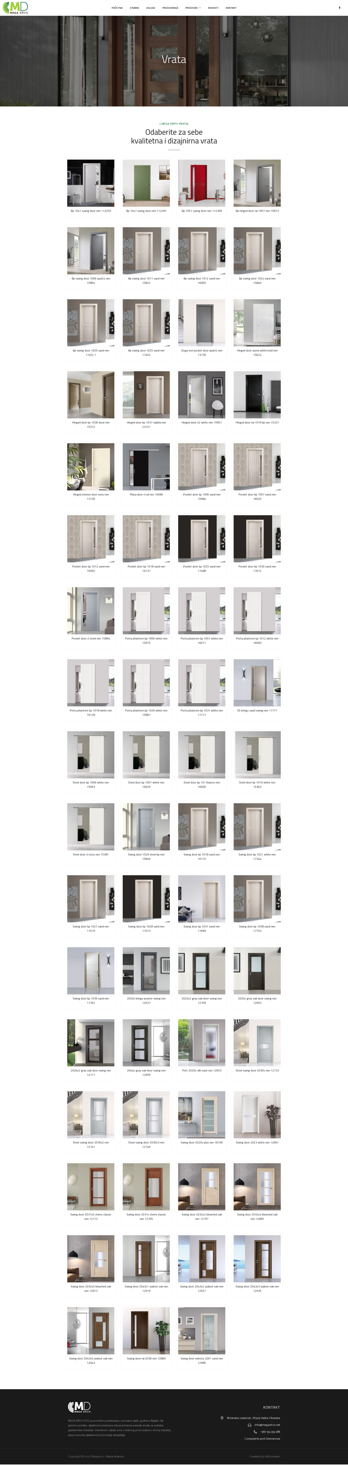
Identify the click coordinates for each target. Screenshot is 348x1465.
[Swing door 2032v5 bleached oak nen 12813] (90, 1258)
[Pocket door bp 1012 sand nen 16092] (90, 538)
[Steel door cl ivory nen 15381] (90, 826)
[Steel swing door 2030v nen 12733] (257, 1042)
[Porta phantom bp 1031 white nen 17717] (201, 682)
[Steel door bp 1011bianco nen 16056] (201, 754)
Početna (117, 8)
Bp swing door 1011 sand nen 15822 (146, 280)
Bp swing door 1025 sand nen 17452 (146, 352)
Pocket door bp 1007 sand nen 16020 (257, 496)
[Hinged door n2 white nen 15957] (201, 394)
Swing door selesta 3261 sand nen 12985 (202, 1360)
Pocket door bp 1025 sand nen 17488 (202, 568)
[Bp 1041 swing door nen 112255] (90, 183)
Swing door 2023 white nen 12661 (257, 1142)
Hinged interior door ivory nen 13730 (91, 496)
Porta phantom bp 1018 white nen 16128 (91, 712)
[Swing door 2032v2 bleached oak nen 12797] (201, 1186)
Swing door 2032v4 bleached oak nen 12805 (257, 1216)
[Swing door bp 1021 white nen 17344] (257, 826)
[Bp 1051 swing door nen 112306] (201, 183)
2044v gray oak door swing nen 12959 (146, 1072)
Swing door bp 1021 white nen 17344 (257, 856)
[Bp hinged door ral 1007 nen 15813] (257, 183)
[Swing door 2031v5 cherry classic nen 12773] (90, 1186)
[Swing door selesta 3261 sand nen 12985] (201, 1330)
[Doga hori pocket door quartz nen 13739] (201, 322)
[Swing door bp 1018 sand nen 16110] (201, 826)
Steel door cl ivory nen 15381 (91, 854)
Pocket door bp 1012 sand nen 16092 (91, 568)
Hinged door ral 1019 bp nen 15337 (257, 422)
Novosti (213, 8)
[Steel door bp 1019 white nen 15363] (257, 754)
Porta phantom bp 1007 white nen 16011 (202, 640)
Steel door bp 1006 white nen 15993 (91, 784)
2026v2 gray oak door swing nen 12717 (91, 1072)
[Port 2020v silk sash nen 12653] (201, 1042)
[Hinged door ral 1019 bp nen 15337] (257, 394)
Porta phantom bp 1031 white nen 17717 (202, 712)
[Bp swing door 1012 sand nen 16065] (201, 250)
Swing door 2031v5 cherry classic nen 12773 (90, 1216)
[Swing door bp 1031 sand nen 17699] (201, 898)
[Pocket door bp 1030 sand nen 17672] (257, 538)
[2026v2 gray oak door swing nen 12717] (90, 1042)
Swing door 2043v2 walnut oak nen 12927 (201, 1288)
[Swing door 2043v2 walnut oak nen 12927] (201, 1258)
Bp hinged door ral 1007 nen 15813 (257, 211)
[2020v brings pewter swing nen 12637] (146, 970)
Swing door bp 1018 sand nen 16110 (202, 856)
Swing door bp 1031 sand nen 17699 (202, 928)
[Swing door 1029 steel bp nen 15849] (146, 826)
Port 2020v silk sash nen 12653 (201, 1070)
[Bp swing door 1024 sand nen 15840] (257, 250)
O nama (134, 8)
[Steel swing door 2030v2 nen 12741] (90, 1114)
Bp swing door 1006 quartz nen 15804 (91, 280)
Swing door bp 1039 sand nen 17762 (91, 1000)
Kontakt (231, 8)
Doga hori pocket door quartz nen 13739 (201, 352)
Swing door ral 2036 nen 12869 (146, 1358)
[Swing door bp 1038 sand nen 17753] (257, 898)
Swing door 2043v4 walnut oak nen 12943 (91, 1360)
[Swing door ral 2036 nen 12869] (146, 1330)
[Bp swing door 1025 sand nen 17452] (146, 322)
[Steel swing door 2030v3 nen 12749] (146, 1114)
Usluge (150, 8)
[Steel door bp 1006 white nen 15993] (90, 754)
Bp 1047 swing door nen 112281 (146, 211)
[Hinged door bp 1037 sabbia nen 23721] (146, 394)
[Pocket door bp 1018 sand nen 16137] (146, 538)
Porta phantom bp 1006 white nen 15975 (146, 640)
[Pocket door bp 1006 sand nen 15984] (201, 466)
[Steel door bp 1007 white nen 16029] (146, 754)
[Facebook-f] (339, 8)
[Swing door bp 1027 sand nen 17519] (90, 898)
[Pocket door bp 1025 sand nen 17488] (201, 538)
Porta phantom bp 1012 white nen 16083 (257, 640)
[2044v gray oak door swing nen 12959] (146, 1042)
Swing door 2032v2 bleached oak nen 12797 (202, 1216)
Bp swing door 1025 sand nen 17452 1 (91, 352)
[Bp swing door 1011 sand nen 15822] (146, 250)
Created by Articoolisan (264, 1456)
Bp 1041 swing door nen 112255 (91, 211)
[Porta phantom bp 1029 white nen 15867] (146, 682)
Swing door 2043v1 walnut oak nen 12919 (146, 1288)
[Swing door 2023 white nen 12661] (257, 1114)
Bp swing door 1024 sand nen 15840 (257, 280)
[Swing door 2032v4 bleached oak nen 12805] (257, 1186)
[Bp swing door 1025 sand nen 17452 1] (90, 322)
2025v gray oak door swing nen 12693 (257, 1000)
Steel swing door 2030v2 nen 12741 (91, 1144)
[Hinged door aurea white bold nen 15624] (257, 322)
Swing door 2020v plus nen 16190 (202, 1142)
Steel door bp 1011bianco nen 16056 (202, 784)
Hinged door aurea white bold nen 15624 (257, 352)
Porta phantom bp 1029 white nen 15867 (146, 712)
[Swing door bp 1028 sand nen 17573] (146, 898)
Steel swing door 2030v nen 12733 (257, 1070)
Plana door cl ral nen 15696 (146, 494)
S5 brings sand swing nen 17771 (257, 710)
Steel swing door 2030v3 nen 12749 (146, 1144)
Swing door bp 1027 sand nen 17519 (91, 928)
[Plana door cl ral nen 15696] (146, 466)
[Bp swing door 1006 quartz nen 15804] (90, 250)
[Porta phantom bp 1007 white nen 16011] (201, 610)
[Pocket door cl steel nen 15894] (90, 610)
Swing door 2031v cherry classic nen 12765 (146, 1216)
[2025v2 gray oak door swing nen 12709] (201, 970)
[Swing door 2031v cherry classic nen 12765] (146, 1186)
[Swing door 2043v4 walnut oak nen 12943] (90, 1330)
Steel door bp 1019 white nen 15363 (257, 784)
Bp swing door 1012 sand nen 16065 (202, 280)
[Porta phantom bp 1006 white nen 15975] (146, 610)
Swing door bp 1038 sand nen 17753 (257, 928)
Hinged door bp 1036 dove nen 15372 (91, 424)
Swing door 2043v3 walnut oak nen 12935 (257, 1288)
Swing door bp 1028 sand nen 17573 (146, 928)
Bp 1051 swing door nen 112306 (202, 211)
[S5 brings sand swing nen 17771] (257, 682)
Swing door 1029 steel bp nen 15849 (146, 856)
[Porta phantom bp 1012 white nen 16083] (257, 610)
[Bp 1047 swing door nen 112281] (146, 183)
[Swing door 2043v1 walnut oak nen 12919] (146, 1258)
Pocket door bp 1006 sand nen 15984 (202, 496)
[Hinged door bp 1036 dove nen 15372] (90, 394)
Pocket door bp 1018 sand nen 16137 (146, 568)
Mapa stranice (115, 1456)
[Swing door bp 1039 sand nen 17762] (90, 970)
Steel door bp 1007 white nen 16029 (146, 784)
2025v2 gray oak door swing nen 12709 (202, 1000)
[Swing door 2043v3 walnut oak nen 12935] (257, 1258)
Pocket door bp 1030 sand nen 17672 (257, 568)
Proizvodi (191, 8)
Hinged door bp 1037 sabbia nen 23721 (146, 424)
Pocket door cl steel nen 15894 (91, 638)
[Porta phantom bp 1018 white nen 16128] (90, 682)
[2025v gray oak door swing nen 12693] (257, 970)
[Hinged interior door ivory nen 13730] (90, 466)
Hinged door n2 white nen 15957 (202, 422)
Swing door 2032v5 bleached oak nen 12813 (91, 1288)
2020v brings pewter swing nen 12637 (146, 1000)
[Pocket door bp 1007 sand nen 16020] (257, 466)
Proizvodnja (170, 8)
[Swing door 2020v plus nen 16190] (201, 1114)
